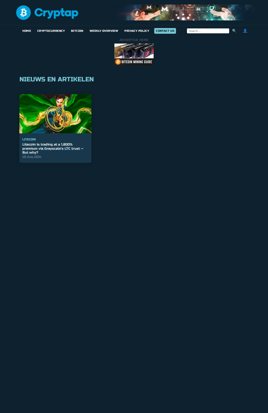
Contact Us (165, 31)
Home (26, 31)
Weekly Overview (104, 31)
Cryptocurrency (51, 31)
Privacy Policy (136, 31)
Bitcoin (77, 31)
